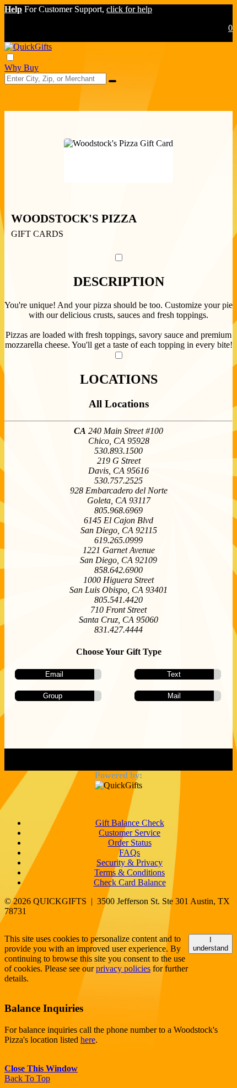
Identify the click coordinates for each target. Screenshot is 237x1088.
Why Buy (21, 67)
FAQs (129, 852)
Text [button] (174, 674)
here (87, 1039)
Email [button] (54, 674)
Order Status (130, 842)
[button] (13, 9)
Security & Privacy (129, 862)
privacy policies (123, 968)
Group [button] (52, 696)
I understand (210, 944)
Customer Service (129, 832)
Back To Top (27, 1078)
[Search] (112, 81)
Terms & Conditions (129, 872)
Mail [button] (174, 696)
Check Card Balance (130, 882)
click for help (129, 9)
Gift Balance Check (129, 822)
